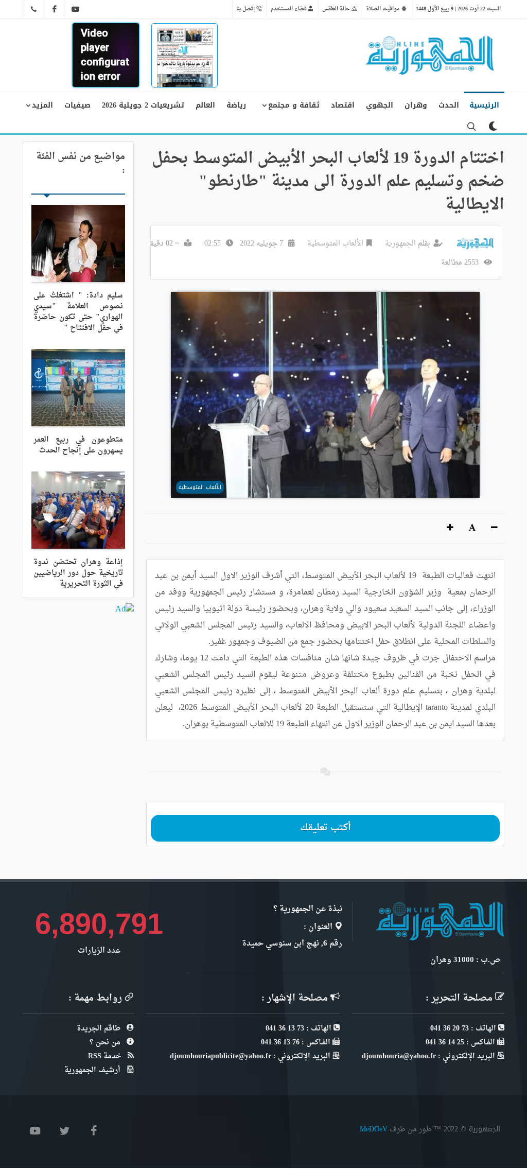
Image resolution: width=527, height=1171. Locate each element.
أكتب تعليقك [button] (325, 828)
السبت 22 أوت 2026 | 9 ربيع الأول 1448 (458, 9)
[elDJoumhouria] (75, 9)
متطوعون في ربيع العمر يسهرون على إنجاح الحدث (78, 445)
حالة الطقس (337, 9)
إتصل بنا (246, 9)
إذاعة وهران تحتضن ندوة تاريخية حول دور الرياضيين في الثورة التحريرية (78, 573)
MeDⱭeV (374, 1129)
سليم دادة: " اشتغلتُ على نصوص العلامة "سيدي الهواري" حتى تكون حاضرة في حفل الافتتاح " (78, 312)
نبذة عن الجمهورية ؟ (307, 909)
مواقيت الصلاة (383, 9)
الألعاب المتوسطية (335, 244)
